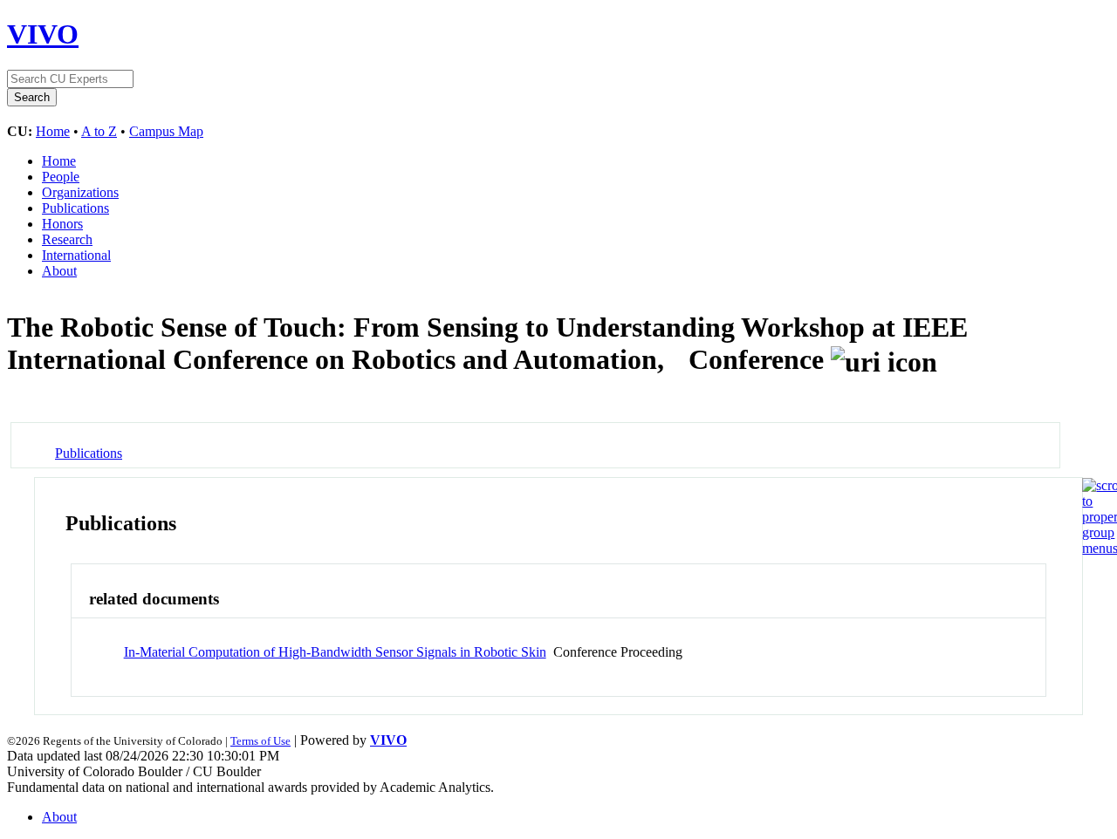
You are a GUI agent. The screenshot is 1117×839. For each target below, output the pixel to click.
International (76, 255)
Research (67, 239)
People (60, 176)
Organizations (80, 192)
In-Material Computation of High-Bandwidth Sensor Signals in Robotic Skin (335, 652)
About (59, 270)
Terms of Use (260, 740)
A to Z (99, 131)
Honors (62, 223)
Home (53, 131)
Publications (75, 208)
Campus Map (166, 131)
